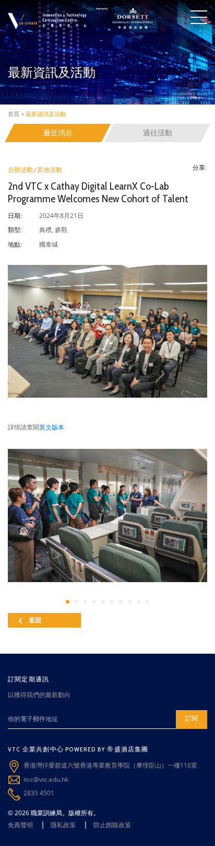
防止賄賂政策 (112, 824)
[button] (67, 601)
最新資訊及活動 (46, 114)
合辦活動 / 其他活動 (35, 169)
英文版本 (51, 427)
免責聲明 (20, 824)
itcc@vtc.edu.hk (45, 779)
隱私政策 (63, 824)
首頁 (13, 114)
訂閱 (191, 718)
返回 (35, 620)
